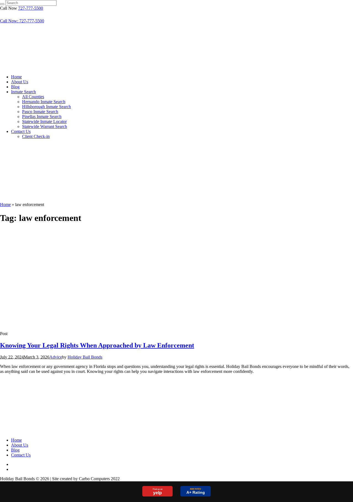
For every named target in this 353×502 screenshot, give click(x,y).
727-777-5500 (30, 8)
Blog (15, 450)
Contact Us (21, 455)
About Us (19, 445)
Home (5, 204)
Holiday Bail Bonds (85, 357)
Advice (55, 357)
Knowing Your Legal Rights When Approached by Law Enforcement (97, 345)
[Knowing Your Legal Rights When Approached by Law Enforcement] (48, 324)
